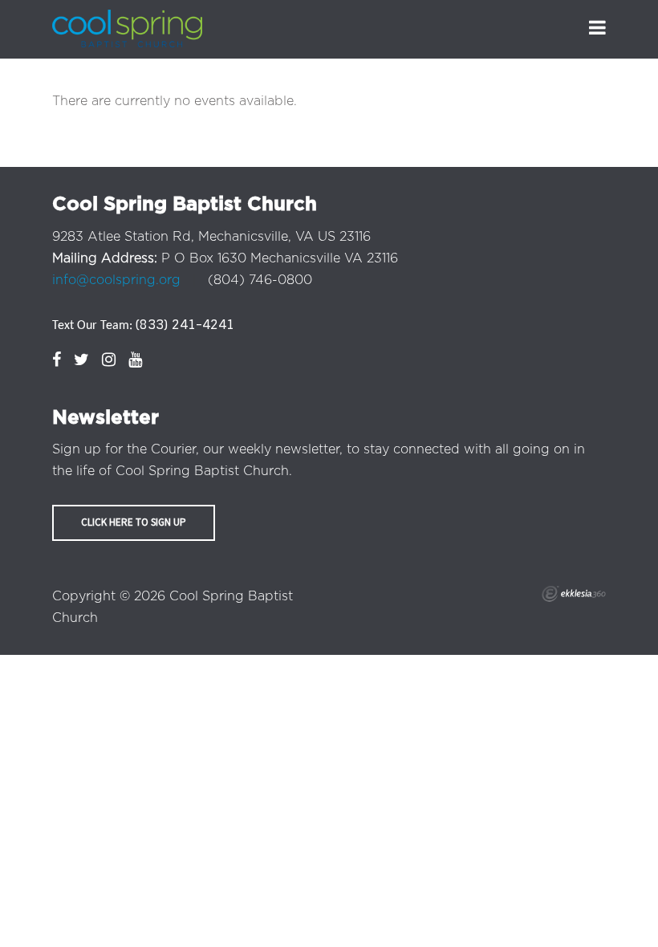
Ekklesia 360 (574, 594)
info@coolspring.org (116, 280)
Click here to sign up (133, 522)
